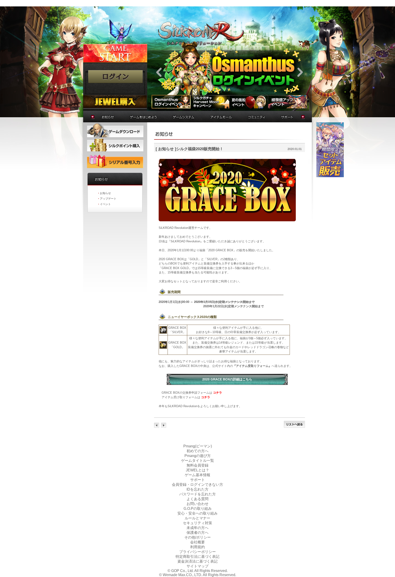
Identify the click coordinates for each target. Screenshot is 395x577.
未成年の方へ (197, 528)
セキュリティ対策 (197, 523)
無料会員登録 (197, 465)
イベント (105, 204)
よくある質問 (197, 499)
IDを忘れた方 (197, 489)
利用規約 (197, 547)
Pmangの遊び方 (197, 456)
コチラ (217, 392)
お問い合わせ (197, 504)
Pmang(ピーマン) (197, 446)
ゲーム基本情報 (197, 475)
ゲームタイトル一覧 (197, 460)
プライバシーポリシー (197, 552)
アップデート (108, 198)
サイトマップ (197, 566)
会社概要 (197, 542)
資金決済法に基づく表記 (197, 561)
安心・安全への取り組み (197, 513)
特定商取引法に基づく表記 (197, 556)
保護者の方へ (197, 532)
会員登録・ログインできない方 (197, 484)
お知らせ (105, 193)
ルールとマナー (197, 518)
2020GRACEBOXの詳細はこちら (227, 379)
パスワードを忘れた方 (197, 494)
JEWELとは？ (197, 470)
